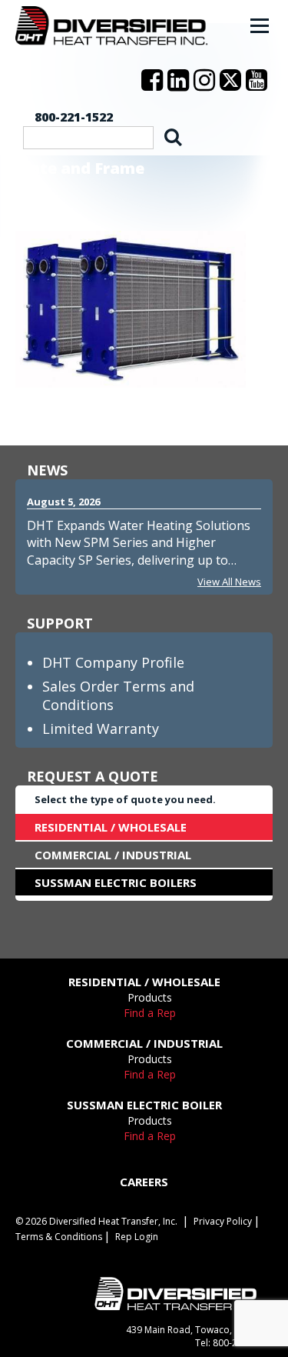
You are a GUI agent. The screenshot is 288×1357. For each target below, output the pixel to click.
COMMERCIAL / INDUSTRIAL (113, 854)
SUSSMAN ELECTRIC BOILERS (116, 882)
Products (149, 997)
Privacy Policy (223, 1221)
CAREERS (144, 1181)
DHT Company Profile (113, 662)
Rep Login (136, 1236)
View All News (229, 581)
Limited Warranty (100, 728)
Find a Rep (150, 1012)
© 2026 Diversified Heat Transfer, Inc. (96, 1221)
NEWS (47, 470)
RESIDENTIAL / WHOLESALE (111, 827)
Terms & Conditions (58, 1236)
